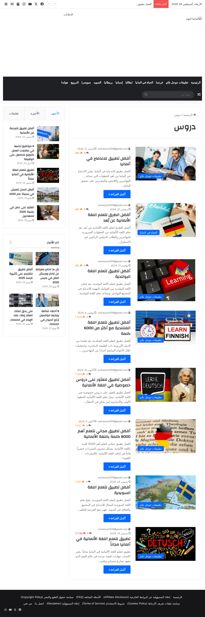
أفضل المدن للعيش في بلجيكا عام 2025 (21, 192)
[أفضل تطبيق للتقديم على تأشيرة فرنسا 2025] (21, 258)
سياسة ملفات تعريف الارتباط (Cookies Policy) (153, 603)
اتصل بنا (39, 603)
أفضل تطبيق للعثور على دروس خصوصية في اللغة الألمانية (103, 382)
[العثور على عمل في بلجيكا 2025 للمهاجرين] (48, 212)
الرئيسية (196, 82)
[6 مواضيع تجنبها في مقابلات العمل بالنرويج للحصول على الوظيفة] (48, 151)
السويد (97, 82)
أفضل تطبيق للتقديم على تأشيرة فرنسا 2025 (126, 4)
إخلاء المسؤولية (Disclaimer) (63, 603)
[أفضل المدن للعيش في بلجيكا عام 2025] (48, 194)
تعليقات (14, 113)
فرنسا (159, 82)
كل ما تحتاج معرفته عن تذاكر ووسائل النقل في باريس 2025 (47, 276)
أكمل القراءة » (117, 194)
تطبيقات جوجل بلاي (177, 82)
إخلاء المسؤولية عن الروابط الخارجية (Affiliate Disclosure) (137, 597)
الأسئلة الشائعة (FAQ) (88, 597)
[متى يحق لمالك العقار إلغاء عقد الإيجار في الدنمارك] (21, 300)
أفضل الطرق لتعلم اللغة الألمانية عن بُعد (109, 217)
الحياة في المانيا (144, 82)
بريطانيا (108, 82)
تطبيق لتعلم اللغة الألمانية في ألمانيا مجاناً (103, 541)
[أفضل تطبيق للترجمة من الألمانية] (48, 133)
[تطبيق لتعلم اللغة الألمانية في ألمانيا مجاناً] (48, 175)
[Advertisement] (68, 45)
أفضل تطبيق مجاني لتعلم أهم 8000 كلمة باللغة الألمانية (104, 433)
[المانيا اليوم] (194, 18)
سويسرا (86, 82)
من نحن (27, 603)
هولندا (64, 82)
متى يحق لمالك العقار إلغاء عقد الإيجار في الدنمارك (21, 315)
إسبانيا (119, 82)
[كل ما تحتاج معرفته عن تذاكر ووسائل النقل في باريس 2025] (47, 258)
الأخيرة (35, 113)
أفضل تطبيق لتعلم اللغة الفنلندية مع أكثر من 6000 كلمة (107, 328)
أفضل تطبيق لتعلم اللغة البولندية (109, 273)
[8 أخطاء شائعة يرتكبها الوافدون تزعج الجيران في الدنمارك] (47, 300)
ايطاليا (129, 82)
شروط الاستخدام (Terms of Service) (103, 603)
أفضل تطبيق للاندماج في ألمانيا (108, 161)
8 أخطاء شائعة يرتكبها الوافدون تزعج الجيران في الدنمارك (49, 318)
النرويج (75, 82)
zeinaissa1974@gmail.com (113, 148)
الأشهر (55, 113)
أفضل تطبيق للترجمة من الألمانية (22, 130)
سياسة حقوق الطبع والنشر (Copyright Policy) (47, 597)
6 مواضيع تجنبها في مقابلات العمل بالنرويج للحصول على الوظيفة (22, 153)
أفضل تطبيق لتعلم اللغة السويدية (109, 489)
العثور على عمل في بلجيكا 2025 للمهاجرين (22, 212)
